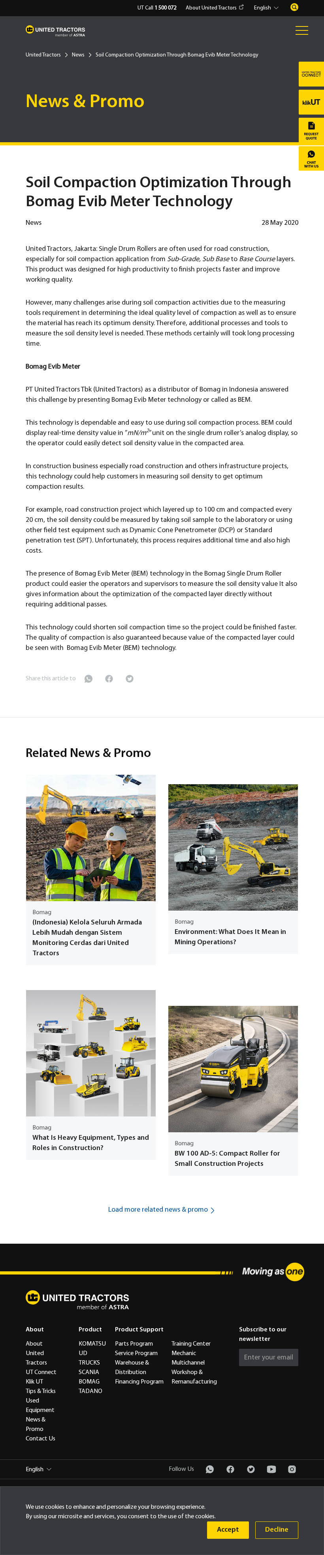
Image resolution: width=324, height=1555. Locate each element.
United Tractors (43, 55)
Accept (228, 1530)
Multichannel (188, 1363)
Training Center (191, 1344)
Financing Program (139, 1382)
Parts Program (134, 1344)
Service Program (136, 1353)
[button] (267, 8)
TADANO (90, 1391)
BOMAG (89, 1382)
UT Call (157, 8)
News (78, 55)
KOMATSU (92, 1344)
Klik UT (34, 1382)
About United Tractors (211, 8)
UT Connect (41, 1372)
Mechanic (183, 1353)
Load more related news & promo (158, 1210)
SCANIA (89, 1372)
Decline (276, 1530)
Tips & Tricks (41, 1391)
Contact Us (40, 1439)
